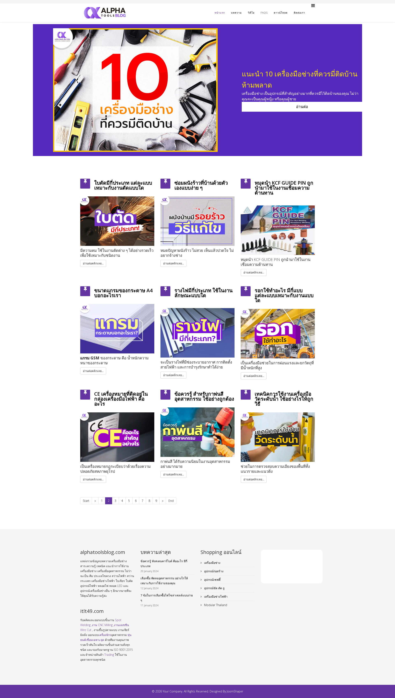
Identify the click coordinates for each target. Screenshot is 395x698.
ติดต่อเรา (299, 12)
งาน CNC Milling (102, 625)
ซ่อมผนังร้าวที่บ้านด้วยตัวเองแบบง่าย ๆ (201, 185)
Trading (109, 655)
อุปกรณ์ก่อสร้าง (213, 571)
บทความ (236, 12)
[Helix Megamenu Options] (313, 6)
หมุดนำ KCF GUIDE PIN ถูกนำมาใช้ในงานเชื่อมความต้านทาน (284, 187)
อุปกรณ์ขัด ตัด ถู (213, 588)
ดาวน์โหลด (281, 12)
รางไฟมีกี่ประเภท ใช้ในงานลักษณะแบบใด (203, 293)
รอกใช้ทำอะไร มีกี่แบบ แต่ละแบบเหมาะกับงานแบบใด (284, 295)
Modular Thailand (215, 605)
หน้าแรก (220, 12)
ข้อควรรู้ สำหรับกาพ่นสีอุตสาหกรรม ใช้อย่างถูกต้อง (204, 396)
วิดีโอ (251, 12)
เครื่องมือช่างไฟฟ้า (215, 596)
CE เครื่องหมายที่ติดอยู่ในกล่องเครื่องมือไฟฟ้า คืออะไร (121, 398)
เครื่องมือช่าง (211, 563)
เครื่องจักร (105, 635)
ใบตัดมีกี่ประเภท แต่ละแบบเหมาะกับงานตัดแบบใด (123, 185)
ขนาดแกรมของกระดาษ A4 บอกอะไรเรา (123, 293)
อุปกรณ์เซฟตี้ (212, 580)
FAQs (264, 12)
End (171, 501)
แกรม (84, 357)
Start (86, 501)
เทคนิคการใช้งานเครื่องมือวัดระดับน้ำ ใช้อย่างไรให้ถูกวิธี (284, 398)
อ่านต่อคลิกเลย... (93, 263)
